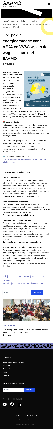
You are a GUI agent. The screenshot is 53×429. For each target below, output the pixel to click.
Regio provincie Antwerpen (13, 362)
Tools (5, 373)
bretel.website (32, 424)
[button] (49, 4)
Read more (7, 335)
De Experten (9, 325)
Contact (6, 376)
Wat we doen (8, 369)
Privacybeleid (32, 415)
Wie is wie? (7, 366)
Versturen (37, 292)
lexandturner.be (29, 420)
